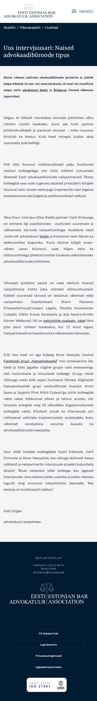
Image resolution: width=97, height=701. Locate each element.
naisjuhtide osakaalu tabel (64, 320)
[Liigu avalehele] (29, 11)
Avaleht (10, 27)
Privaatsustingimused (49, 655)
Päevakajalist (30, 27)
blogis (44, 236)
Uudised (51, 27)
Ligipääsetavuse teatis (49, 667)
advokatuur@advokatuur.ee (48, 572)
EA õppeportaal (48, 633)
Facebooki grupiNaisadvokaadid (30, 361)
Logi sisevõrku (48, 644)
